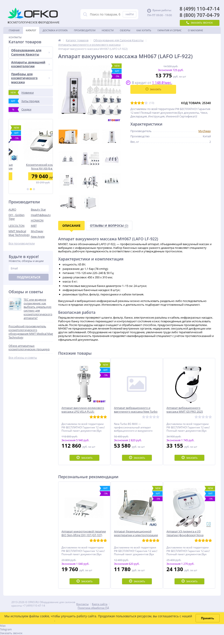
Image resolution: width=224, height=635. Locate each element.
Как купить (143, 30)
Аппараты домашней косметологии (28, 64)
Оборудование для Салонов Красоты (26, 52)
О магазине (195, 30)
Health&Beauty (41, 215)
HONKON (37, 220)
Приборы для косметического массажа (24, 78)
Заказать (155, 89)
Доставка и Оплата (55, 30)
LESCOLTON (16, 226)
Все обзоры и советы (23, 357)
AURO (12, 209)
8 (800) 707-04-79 (200, 15)
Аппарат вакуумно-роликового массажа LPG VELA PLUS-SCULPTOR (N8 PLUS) (82, 411)
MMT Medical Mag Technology (19, 233)
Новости (108, 30)
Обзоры (125, 30)
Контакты (15, 37)
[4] (142, 103)
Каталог (31, 30)
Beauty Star (38, 209)
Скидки (22, 109)
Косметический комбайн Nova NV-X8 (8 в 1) (31, 166)
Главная (14, 30)
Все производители (22, 243)
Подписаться (28, 277)
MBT (34, 226)
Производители (84, 30)
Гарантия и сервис (170, 30)
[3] (34, 189)
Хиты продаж (25, 101)
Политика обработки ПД (93, 608)
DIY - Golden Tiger (16, 217)
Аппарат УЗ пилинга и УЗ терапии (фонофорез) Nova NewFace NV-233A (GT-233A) (184, 535)
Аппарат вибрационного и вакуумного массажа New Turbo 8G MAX (136, 411)
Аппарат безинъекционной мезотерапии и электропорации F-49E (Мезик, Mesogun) (136, 535)
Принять (207, 618)
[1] (28, 189)
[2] (31, 189)
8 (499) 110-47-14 (200, 8)
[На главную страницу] (59, 40)
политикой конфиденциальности (29, 620)
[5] (146, 103)
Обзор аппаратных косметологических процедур (29, 347)
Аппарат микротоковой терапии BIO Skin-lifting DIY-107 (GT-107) (83, 533)
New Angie (38, 237)
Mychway (37, 231)
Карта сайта (99, 604)
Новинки (22, 92)
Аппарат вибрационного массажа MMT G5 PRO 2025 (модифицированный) (184, 411)
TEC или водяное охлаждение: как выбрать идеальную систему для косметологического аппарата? (38, 309)
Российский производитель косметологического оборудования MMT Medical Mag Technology (31, 331)
